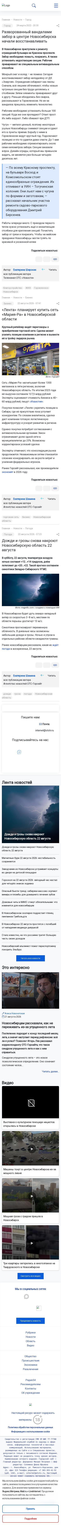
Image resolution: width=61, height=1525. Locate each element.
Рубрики (30, 1332)
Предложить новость (30, 1321)
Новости (17, 19)
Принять (30, 1508)
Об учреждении (30, 1392)
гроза (17, 693)
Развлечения (30, 1369)
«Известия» (36, 401)
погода (28, 693)
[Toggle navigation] (56, 5)
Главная (6, 19)
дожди (7, 693)
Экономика (30, 1364)
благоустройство (12, 288)
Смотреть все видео (31, 1276)
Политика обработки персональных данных (30, 1427)
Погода (29, 528)
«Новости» (28, 277)
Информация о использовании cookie (30, 1431)
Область (30, 1341)
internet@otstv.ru (44, 730)
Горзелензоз (41, 288)
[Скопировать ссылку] (55, 259)
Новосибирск (10, 291)
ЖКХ (28, 288)
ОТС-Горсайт (34, 506)
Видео (30, 1345)
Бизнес (29, 297)
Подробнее (30, 1518)
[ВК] (38, 259)
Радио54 (30, 1380)
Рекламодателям (30, 1384)
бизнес (26, 517)
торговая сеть (11, 517)
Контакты (30, 1388)
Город (28, 19)
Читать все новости (30, 958)
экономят (7, 472)
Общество (30, 1356)
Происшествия (30, 1360)
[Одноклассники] (47, 259)
